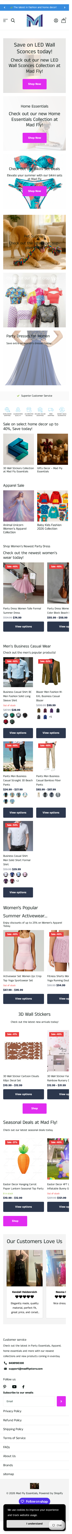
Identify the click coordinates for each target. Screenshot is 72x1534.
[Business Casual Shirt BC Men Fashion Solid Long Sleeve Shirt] (18, 672)
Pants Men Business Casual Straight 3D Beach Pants (18, 780)
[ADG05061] (5, 715)
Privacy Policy (12, 1411)
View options (23, 627)
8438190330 (16, 1363)
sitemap (8, 1474)
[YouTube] (14, 1386)
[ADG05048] (5, 721)
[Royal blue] (45, 717)
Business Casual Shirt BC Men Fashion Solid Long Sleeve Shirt (17, 696)
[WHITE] (25, 794)
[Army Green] (58, 710)
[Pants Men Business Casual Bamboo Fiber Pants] (51, 756)
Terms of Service (14, 1438)
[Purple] (51, 710)
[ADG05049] (12, 721)
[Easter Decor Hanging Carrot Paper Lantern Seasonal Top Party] (23, 1159)
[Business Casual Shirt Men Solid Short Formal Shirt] (18, 836)
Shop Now (34, 84)
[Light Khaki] (12, 794)
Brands (8, 1465)
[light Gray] (58, 794)
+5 (50, 717)
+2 (17, 881)
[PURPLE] (5, 881)
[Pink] (25, 874)
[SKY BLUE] (12, 801)
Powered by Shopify (51, 1493)
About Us (9, 1456)
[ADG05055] (18, 715)
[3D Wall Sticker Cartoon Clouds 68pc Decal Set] (23, 1050)
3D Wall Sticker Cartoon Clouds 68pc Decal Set (21, 1078)
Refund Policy (12, 1420)
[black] (5, 794)
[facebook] (23, 1386)
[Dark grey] (38, 717)
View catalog (5, 20)
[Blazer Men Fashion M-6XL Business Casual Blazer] (51, 672)
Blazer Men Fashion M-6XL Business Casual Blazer (49, 696)
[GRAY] (18, 794)
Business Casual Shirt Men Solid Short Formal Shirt (16, 860)
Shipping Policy (13, 1429)
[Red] (12, 881)
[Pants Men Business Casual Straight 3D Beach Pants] (18, 756)
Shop (34, 1108)
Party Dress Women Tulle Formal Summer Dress (22, 611)
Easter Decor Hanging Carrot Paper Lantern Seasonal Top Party (23, 1186)
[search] (13, 20)
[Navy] (5, 801)
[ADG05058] (12, 715)
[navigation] (4, 7)
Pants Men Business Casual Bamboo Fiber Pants (48, 780)
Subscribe (61, 1401)
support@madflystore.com (26, 1369)
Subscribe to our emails (18, 1393)
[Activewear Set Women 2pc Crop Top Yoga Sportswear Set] (23, 950)
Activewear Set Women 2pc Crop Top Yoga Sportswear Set (22, 978)
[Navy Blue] (51, 794)
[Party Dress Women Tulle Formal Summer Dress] (23, 583)
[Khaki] (38, 710)
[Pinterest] (4, 1387)
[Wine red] (45, 710)
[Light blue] (18, 874)
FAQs (6, 1447)
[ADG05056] (25, 715)
